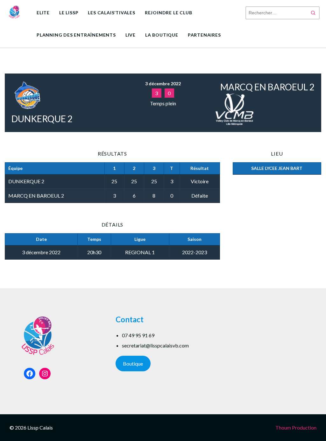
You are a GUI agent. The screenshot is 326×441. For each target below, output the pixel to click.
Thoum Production (295, 427)
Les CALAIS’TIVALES (111, 12)
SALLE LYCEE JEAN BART (276, 168)
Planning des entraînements (76, 35)
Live (130, 35)
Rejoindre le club (168, 12)
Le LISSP (68, 12)
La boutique (161, 35)
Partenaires (204, 35)
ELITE (43, 12)
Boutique (133, 363)
